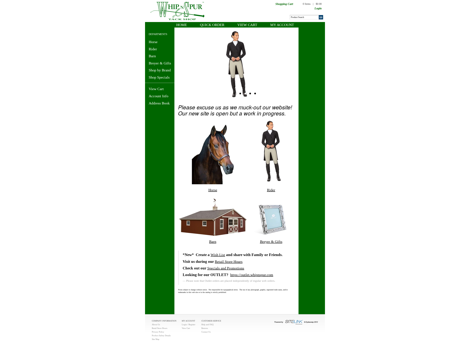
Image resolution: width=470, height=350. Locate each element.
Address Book (159, 103)
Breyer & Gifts (160, 63)
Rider (153, 49)
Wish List (218, 255)
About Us (156, 324)
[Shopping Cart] (296, 4)
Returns (204, 328)
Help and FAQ (207, 324)
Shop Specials (159, 77)
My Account (282, 25)
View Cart (247, 25)
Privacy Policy (158, 332)
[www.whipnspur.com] (177, 11)
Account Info (158, 96)
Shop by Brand (160, 70)
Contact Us (206, 332)
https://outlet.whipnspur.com (251, 275)
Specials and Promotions (225, 268)
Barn (152, 56)
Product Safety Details (161, 335)
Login (318, 8)
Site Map (155, 339)
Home (181, 25)
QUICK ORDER (212, 25)
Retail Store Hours (229, 262)
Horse (153, 42)
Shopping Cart (284, 4)
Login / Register (188, 324)
